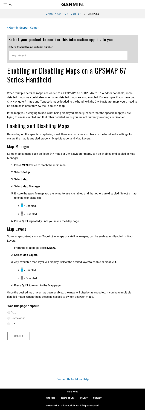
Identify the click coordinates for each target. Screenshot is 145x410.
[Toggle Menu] (2, 3)
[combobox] (68, 55)
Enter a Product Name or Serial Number (30, 47)
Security (97, 398)
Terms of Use (67, 398)
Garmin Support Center (63, 13)
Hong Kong (72, 391)
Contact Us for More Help (73, 379)
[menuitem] (10, 4)
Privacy (84, 398)
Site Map (50, 398)
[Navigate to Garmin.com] (72, 4)
